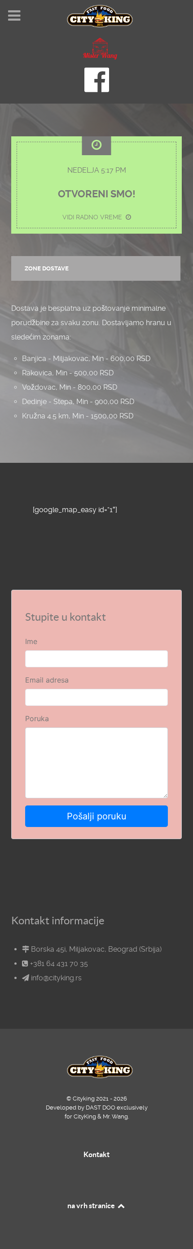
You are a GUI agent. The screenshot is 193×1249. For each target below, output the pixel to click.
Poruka (37, 718)
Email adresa (47, 679)
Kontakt (96, 1154)
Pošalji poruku (97, 816)
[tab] (96, 268)
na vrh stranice (91, 1205)
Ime (31, 641)
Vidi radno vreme (94, 217)
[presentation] (96, 268)
